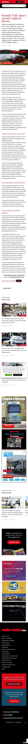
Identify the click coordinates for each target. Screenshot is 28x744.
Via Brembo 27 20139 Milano (11, 712)
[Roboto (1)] (14, 439)
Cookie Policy (19, 372)
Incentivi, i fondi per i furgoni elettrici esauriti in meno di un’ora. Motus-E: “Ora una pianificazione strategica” (12, 513)
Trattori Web (5, 651)
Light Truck (13, 519)
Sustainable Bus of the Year (9, 658)
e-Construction (6, 654)
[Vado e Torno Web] (6, 1)
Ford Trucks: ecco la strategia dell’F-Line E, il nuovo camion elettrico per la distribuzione (14, 350)
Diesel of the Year (6, 660)
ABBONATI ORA (14, 542)
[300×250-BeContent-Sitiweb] (14, 571)
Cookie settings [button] (17, 374)
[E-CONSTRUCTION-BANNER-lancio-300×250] (14, 591)
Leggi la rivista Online (14, 684)
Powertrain (5, 647)
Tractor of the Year (7, 662)
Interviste (12, 355)
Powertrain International (8, 649)
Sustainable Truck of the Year (10, 656)
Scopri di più (14, 701)
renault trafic (7, 288)
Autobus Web (5, 643)
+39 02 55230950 (7, 715)
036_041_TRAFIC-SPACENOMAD (8, 281)
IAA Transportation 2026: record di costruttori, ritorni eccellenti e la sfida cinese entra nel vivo (14, 320)
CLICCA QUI (7, 277)
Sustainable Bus (6, 645)
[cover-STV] (14, 466)
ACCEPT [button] (8, 374)
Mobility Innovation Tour (8, 665)
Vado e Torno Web (7, 638)
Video (14, 385)
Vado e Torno (5, 636)
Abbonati (19, 1)
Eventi (12, 325)
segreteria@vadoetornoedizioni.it (13, 718)
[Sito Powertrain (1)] (14, 611)
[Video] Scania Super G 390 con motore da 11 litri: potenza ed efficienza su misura (14, 380)
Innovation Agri (6, 667)
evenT (3, 669)
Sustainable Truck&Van (8, 640)
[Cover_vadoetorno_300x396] (14, 412)
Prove (12, 385)
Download (19, 281)
